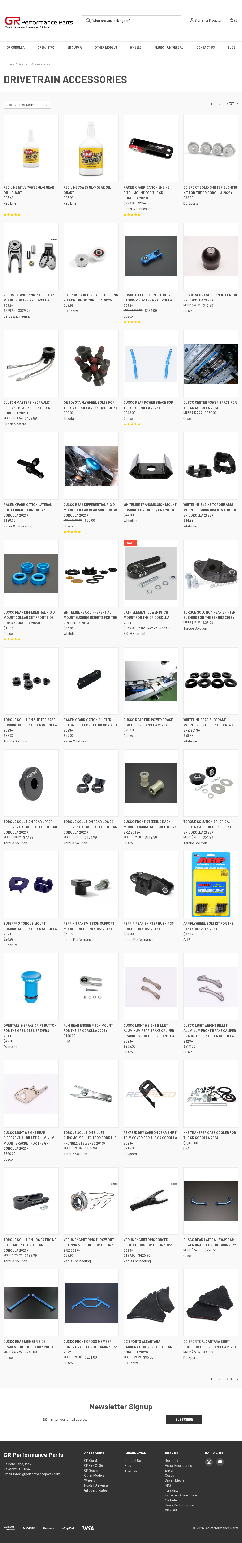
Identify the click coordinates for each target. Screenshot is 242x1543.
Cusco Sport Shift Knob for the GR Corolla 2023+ (210, 298)
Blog (231, 47)
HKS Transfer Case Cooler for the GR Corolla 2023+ (209, 1135)
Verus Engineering (178, 1465)
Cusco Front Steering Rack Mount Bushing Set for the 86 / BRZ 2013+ (150, 827)
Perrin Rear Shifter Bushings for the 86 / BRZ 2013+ (149, 926)
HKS (168, 1485)
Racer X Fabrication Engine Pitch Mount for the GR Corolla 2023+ (146, 192)
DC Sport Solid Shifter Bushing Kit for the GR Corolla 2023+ (210, 190)
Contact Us (205, 47)
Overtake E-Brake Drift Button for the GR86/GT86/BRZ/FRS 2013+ (30, 1030)
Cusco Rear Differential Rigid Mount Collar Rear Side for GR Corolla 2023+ (90, 510)
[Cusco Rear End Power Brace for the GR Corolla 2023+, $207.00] (151, 681)
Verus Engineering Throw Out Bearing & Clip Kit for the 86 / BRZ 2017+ (89, 1245)
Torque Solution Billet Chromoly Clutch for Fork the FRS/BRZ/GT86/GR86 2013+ (90, 1138)
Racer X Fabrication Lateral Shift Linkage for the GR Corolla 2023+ (28, 510)
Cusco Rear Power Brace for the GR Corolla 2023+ (148, 405)
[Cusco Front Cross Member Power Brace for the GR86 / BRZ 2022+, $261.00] (91, 1302)
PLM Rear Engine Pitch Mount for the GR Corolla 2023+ (88, 1028)
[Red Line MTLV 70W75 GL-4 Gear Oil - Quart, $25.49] (31, 149)
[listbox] (35, 104)
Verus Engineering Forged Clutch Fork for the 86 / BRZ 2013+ (148, 1245)
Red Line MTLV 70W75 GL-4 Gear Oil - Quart (29, 190)
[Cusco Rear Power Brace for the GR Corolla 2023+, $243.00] (151, 363)
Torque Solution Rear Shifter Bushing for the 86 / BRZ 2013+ (209, 615)
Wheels (136, 47)
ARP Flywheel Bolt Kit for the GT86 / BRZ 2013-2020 (208, 926)
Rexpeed (171, 1460)
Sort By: (11, 104)
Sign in (200, 20)
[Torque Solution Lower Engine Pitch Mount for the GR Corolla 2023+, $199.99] (31, 1201)
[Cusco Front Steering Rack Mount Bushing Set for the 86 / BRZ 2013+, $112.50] (151, 783)
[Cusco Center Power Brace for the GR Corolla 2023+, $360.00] (211, 363)
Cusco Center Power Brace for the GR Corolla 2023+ (210, 405)
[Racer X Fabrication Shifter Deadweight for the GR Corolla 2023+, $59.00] (91, 681)
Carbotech (173, 1500)
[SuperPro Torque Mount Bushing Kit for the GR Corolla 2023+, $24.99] (31, 884)
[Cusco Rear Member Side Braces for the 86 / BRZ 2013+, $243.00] (31, 1302)
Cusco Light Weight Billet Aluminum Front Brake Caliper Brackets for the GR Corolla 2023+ (209, 1033)
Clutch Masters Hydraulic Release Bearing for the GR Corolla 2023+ (27, 407)
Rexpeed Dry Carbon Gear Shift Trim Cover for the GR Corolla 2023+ (150, 1138)
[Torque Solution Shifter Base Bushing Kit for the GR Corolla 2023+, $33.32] (31, 681)
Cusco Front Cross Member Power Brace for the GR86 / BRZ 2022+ (90, 1347)
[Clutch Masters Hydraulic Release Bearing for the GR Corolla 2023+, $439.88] (31, 363)
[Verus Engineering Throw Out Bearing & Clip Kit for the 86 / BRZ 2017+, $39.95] (91, 1201)
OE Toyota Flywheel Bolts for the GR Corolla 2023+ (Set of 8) (90, 405)
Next (230, 104)
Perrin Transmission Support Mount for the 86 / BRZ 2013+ (89, 926)
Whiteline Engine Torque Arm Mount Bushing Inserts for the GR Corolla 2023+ (210, 510)
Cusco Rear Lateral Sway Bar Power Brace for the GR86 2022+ (210, 1242)
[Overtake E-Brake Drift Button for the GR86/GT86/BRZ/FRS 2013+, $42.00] (31, 986)
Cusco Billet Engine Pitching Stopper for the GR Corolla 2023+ (148, 300)
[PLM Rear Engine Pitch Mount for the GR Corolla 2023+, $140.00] (91, 986)
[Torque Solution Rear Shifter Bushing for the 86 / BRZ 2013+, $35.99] (211, 573)
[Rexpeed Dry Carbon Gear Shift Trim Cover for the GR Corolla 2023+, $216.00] (151, 1094)
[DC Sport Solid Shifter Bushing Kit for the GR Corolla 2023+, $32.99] (211, 149)
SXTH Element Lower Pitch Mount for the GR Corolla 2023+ (146, 617)
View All (171, 1510)
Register (215, 20)
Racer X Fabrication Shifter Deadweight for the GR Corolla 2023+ (91, 725)
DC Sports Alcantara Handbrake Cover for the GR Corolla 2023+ (148, 1347)
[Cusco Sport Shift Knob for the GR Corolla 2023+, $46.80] (211, 256)
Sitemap (131, 1470)
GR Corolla (16, 47)
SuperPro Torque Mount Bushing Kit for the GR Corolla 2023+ (30, 928)
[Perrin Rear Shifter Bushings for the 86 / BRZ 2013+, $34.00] (151, 884)
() (235, 20)
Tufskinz (171, 1490)
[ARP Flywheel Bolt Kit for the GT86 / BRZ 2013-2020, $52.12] (211, 884)
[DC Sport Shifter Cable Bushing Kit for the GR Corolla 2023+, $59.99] (91, 256)
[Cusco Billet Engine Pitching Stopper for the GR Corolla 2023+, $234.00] (151, 256)
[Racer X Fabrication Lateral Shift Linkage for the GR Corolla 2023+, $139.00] (31, 466)
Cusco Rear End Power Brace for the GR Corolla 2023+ (148, 722)
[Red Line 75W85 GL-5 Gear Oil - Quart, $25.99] (91, 149)
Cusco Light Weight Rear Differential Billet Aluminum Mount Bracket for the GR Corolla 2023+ (29, 1141)
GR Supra (74, 47)
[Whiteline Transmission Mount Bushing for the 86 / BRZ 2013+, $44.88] (151, 466)
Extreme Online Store (181, 1495)
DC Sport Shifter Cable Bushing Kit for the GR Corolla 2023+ (91, 298)
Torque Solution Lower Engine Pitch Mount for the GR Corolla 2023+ (30, 1245)
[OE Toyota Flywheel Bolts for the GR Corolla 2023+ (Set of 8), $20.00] (91, 363)
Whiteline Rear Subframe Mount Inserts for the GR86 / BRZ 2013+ (208, 725)
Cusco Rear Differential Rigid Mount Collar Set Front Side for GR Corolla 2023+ (29, 617)
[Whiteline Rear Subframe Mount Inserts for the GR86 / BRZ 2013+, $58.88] (211, 681)
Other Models (106, 47)
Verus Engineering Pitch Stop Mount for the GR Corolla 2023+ (29, 300)
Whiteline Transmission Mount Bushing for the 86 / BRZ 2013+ (150, 507)
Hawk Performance (179, 1505)
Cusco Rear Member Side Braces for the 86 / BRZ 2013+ (28, 1344)
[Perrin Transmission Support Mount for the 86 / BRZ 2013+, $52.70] (91, 884)
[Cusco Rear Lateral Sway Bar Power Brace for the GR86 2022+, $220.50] (211, 1201)
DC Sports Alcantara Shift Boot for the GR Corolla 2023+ (209, 1344)
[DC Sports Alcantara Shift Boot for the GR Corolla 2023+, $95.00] (211, 1302)
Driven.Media (174, 1480)
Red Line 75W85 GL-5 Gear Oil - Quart (88, 190)
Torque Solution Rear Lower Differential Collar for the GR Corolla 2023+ (90, 827)
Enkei (169, 1470)
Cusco (169, 1475)
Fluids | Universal (169, 47)
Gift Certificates (96, 1490)
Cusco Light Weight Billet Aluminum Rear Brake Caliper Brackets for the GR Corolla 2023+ (149, 1033)
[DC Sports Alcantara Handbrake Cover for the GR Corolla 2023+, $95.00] (151, 1302)
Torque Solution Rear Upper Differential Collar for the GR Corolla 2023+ (30, 827)
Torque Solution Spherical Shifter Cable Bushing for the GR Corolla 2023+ (209, 827)
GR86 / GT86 (46, 47)
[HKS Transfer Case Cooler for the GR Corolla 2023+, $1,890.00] (211, 1094)
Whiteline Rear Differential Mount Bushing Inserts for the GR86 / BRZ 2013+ (90, 617)
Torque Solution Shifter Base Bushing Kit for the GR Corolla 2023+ (30, 725)
